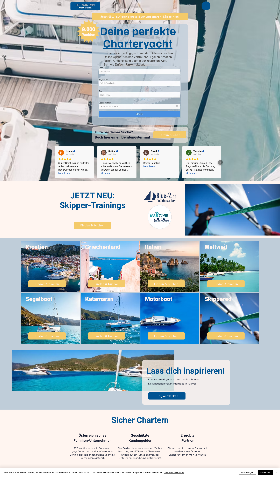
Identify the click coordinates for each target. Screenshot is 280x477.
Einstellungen (247, 472)
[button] (140, 16)
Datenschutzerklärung (174, 472)
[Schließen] (276, 472)
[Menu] (206, 5)
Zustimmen (265, 472)
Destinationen (156, 383)
